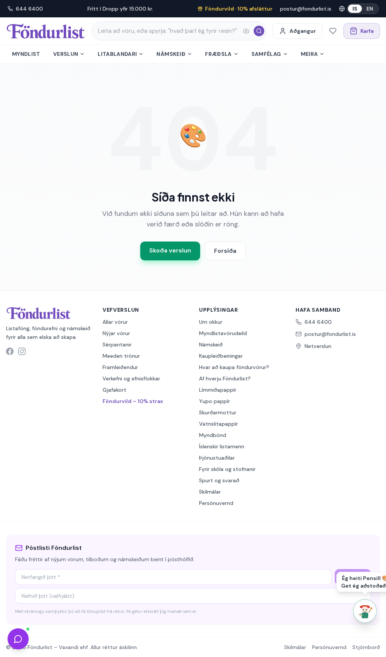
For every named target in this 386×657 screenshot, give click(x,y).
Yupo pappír (214, 401)
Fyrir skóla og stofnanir (227, 469)
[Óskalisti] (332, 30)
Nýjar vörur (116, 333)
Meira (309, 54)
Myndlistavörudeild (223, 333)
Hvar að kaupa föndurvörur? (234, 367)
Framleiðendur (120, 367)
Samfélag (266, 54)
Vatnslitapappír (218, 423)
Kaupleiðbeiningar (221, 355)
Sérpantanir (117, 344)
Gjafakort (114, 389)
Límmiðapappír (217, 389)
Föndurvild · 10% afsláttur (239, 8)
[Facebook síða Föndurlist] (10, 351)
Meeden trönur (121, 355)
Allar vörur (115, 321)
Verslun (65, 54)
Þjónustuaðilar (217, 457)
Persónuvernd (216, 503)
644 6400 (29, 8)
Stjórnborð (366, 647)
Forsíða (225, 251)
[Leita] (259, 31)
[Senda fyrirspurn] (18, 638)
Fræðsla (218, 54)
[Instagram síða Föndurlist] (22, 351)
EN (369, 8)
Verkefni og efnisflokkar (131, 378)
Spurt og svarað (219, 480)
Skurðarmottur (217, 412)
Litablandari (117, 54)
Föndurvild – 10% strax (133, 401)
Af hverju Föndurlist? (225, 378)
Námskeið (170, 54)
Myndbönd (212, 435)
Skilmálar (210, 491)
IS (354, 8)
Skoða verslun (170, 250)
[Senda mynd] (246, 31)
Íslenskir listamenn (221, 446)
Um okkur (210, 321)
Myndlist (26, 54)
